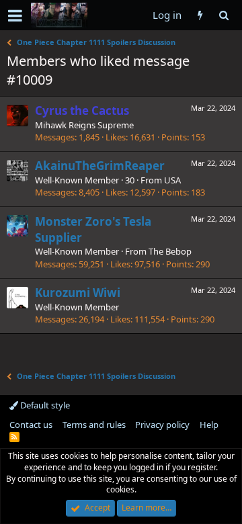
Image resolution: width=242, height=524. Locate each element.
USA (172, 180)
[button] (15, 15)
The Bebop (170, 251)
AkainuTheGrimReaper (100, 165)
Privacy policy (162, 425)
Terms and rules (94, 425)
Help (209, 425)
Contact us (30, 425)
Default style (44, 405)
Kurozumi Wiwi (77, 292)
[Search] (223, 15)
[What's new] (200, 15)
